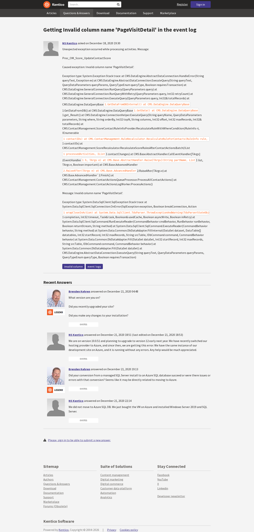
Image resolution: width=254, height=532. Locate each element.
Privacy (111, 530)
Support (148, 13)
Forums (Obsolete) (55, 506)
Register (182, 4)
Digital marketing (111, 479)
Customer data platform (116, 488)
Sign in (200, 4)
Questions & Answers (76, 13)
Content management (114, 475)
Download (103, 13)
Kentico (64, 530)
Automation (108, 493)
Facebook (163, 475)
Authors (48, 479)
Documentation (126, 13)
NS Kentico (69, 43)
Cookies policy (129, 530)
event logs (94, 266)
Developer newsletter (171, 496)
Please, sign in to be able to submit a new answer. (79, 440)
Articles (52, 13)
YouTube (162, 479)
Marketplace (168, 13)
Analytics (106, 497)
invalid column (73, 266)
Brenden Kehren (79, 291)
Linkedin (162, 488)
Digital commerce (111, 484)
